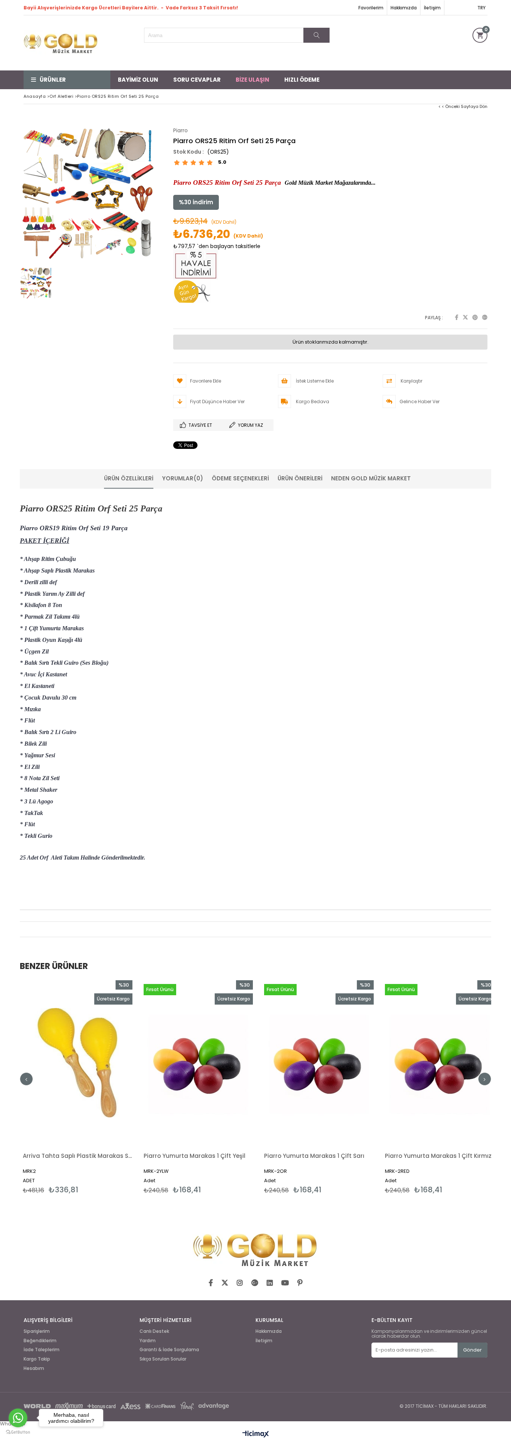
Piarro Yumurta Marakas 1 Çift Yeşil (101, 1156)
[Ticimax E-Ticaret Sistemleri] (255, 1434)
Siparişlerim (37, 1331)
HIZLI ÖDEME (301, 80)
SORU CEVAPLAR (197, 80)
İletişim (432, 7)
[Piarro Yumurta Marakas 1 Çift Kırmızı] (346, 1062)
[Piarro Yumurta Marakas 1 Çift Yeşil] (105, 1062)
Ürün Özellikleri (128, 478)
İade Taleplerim (41, 1349)
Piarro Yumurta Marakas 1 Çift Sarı (221, 1156)
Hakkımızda (404, 7)
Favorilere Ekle (104, 1087)
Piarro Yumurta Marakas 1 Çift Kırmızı (346, 1156)
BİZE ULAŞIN (252, 80)
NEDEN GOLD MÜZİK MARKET (371, 478)
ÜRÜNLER (53, 80)
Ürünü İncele (131, 1087)
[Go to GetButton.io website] (18, 1432)
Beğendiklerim (40, 1340)
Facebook (456, 317)
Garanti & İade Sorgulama (169, 1349)
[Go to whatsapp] (18, 1418)
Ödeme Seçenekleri (240, 478)
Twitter (465, 317)
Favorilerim (370, 7)
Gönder (472, 1349)
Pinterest (475, 317)
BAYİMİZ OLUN (138, 80)
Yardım (148, 1340)
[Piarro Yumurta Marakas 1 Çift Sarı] (226, 1062)
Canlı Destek (154, 1331)
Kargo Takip (37, 1359)
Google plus (484, 317)
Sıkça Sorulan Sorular (163, 1359)
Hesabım (34, 1368)
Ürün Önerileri (300, 478)
